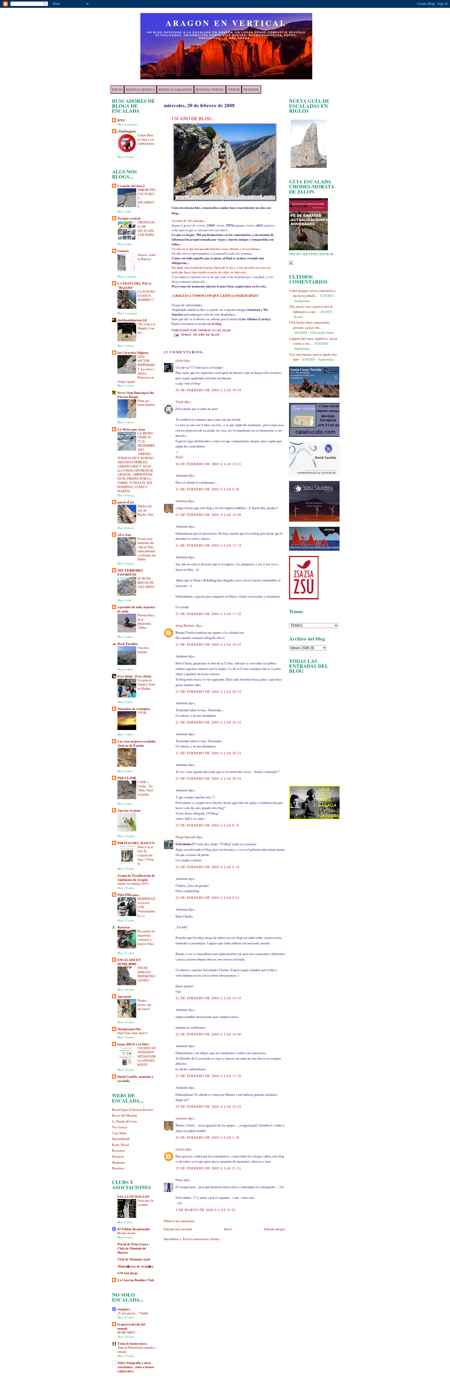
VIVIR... (143, 712)
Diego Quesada (186, 837)
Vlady (180, 401)
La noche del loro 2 (131, 185)
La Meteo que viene (131, 429)
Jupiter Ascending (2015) (133, 883)
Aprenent (124, 996)
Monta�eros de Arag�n (135, 1266)
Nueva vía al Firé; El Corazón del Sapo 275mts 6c (146, 855)
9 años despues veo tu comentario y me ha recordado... (312, 293)
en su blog (214, 323)
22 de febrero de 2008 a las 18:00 (208, 1034)
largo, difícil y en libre (133, 1044)
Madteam (118, 1162)
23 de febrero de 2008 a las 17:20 (208, 1075)
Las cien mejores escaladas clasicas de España (136, 743)
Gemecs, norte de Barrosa (146, 257)
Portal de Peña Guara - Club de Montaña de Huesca (133, 1248)
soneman (181, 500)
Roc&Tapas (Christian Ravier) (132, 1109)
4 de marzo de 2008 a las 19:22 (206, 1209)
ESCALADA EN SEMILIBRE (129, 961)
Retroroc (123, 927)
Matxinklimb (120, 1138)
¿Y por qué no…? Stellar (132, 1313)
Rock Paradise (127, 643)
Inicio (228, 1229)
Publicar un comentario (179, 1221)
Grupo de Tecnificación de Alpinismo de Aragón (136, 877)
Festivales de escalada (145, 1202)
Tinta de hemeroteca (132, 1343)
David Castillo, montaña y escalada (135, 1078)
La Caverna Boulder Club (135, 1280)
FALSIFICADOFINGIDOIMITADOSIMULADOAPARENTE (147, 1056)
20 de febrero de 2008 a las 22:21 (208, 464)
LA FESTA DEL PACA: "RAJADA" (134, 285)
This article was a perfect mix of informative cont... (311, 309)
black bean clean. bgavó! (132, 1033)
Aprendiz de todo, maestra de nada (136, 609)
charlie (180, 1149)
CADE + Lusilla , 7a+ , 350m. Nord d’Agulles (146, 788)
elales (180, 360)
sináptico (123, 1309)
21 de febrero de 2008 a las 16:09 (208, 514)
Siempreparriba (129, 1029)
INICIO (117, 89)
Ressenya (118, 1150)
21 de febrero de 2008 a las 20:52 (208, 722)
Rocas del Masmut (124, 1115)
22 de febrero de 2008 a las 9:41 (207, 897)
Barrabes (118, 1168)
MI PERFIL (251, 89)
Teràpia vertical (128, 218)
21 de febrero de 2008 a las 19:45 (208, 644)
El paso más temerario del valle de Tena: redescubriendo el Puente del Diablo (146, 548)
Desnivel (118, 1156)
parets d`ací (125, 502)
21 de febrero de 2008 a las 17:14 (208, 545)
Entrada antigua (274, 1229)
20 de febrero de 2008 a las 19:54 (208, 390)
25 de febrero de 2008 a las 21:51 (208, 1168)
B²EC (121, 120)
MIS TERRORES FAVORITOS (130, 572)
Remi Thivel (120, 1144)
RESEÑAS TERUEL (210, 89)
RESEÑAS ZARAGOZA (175, 89)
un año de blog (206, 334)
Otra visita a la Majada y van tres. (146, 328)
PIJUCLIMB (126, 778)
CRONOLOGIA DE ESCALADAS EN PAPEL (146, 228)
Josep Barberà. (185, 625)
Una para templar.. (143, 649)
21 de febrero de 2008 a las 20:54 (208, 778)
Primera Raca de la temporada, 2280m (146, 621)
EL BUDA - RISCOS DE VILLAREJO (146, 582)
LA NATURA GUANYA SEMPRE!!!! (146, 295)
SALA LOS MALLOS (133, 1196)
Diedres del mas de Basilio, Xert (145, 510)
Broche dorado (126, 1233)
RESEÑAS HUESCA (140, 89)
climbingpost (126, 131)
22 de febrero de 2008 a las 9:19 (207, 866)
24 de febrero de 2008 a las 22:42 (208, 1106)
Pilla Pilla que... (128, 894)
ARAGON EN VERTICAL (226, 23)
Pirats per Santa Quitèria (146, 403)
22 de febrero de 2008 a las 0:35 (207, 825)
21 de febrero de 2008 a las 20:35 (208, 691)
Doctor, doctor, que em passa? (144, 1004)
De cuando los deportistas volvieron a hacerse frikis (146, 937)
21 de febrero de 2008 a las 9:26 (207, 489)
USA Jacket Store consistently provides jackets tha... (309, 325)
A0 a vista (124, 534)
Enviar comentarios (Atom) (201, 1239)
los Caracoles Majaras (132, 352)
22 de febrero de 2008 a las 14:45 (208, 998)
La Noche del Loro (124, 1121)
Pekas (179, 1179)
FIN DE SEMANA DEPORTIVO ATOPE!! (146, 974)
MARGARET (126, 1332)
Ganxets (123, 250)
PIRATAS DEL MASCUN (135, 843)
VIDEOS (234, 89)
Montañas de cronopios (133, 708)
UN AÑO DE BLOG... (193, 118)
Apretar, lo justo (128, 810)
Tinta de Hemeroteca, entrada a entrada (136, 1349)
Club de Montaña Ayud (133, 1259)
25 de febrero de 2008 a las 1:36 (207, 1137)
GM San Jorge (127, 1273)
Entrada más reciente (178, 1229)
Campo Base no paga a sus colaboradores (146, 139)
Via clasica (119, 1127)
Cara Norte (119, 1133)
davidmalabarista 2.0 (132, 320)
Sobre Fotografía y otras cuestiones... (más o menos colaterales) (135, 1366)
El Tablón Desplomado (133, 1229)
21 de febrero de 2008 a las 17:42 (208, 613)
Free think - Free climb (134, 676)
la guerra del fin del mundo (131, 1326)
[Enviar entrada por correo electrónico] (176, 334)
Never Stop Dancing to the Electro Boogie (135, 394)
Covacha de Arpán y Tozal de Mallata (146, 684)
